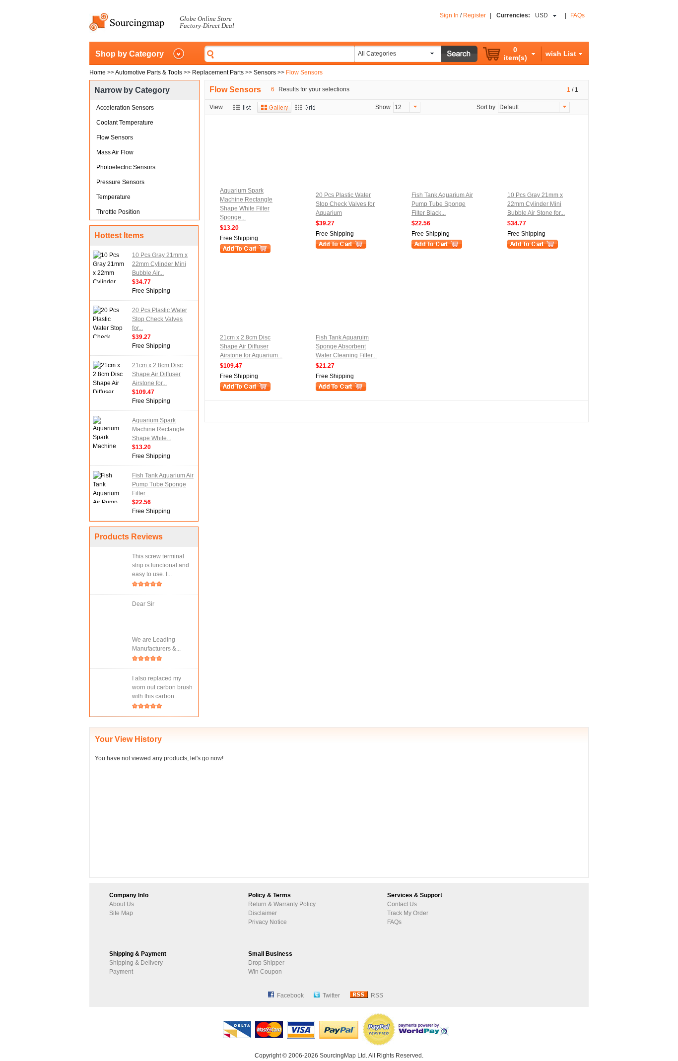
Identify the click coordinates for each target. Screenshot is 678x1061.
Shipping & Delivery (136, 962)
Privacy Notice (267, 922)
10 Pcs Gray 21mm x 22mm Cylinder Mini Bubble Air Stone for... (536, 204)
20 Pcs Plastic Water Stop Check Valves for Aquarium (345, 204)
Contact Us (402, 904)
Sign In (449, 15)
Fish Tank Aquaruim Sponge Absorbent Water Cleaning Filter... (346, 346)
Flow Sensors (114, 137)
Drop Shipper (266, 962)
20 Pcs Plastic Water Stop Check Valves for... (159, 319)
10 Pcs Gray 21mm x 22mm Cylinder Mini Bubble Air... (160, 264)
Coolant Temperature (124, 122)
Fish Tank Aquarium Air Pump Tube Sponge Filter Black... (442, 204)
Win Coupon (265, 971)
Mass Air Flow (115, 152)
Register (474, 15)
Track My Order (407, 913)
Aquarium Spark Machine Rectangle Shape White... (158, 429)
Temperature (113, 197)
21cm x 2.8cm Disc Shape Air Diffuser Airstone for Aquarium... (251, 346)
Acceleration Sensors (125, 107)
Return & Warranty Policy (282, 904)
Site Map (121, 913)
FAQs (577, 15)
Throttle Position (118, 211)
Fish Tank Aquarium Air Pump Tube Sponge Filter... (163, 484)
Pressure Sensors (120, 182)
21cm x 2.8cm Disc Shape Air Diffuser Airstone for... (157, 374)
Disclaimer (262, 913)
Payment (121, 971)
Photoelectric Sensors (125, 167)
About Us (121, 904)
